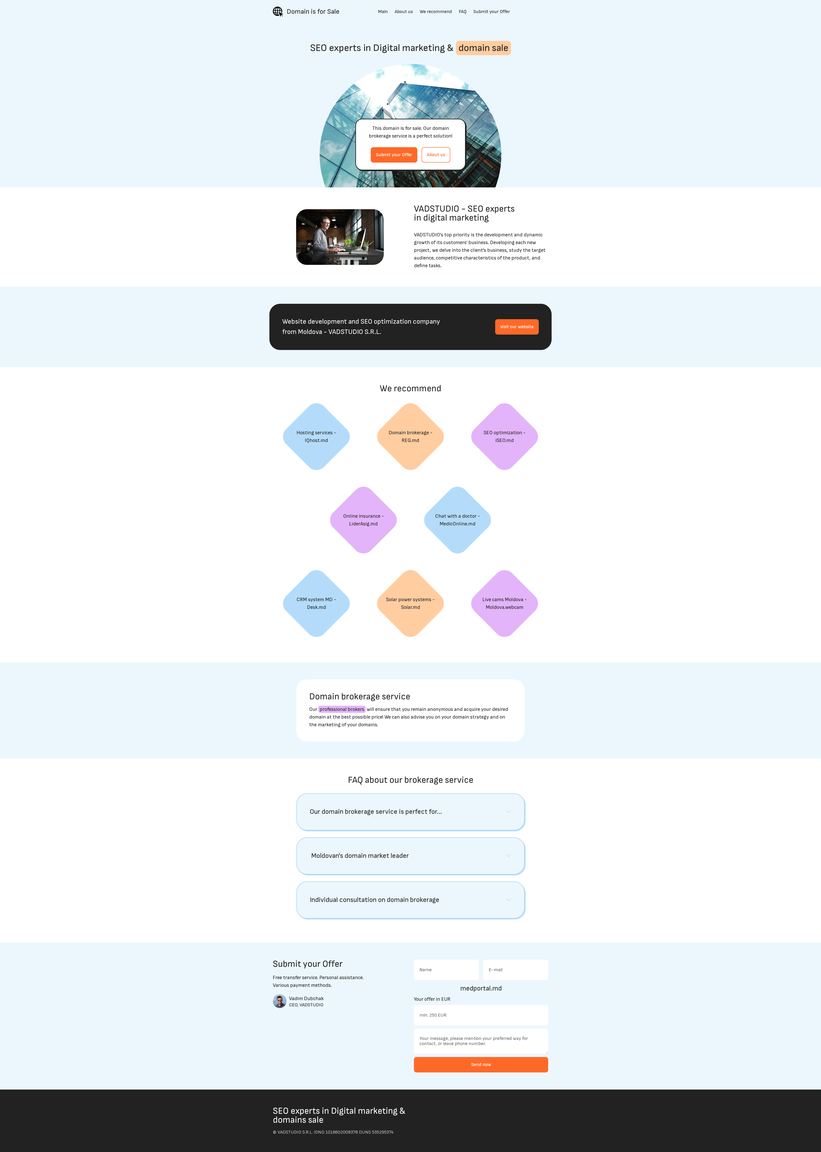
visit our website (517, 327)
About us (404, 11)
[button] (410, 812)
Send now (481, 1064)
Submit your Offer (491, 11)
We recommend (436, 11)
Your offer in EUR (432, 999)
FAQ (463, 11)
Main (383, 11)
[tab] (410, 812)
